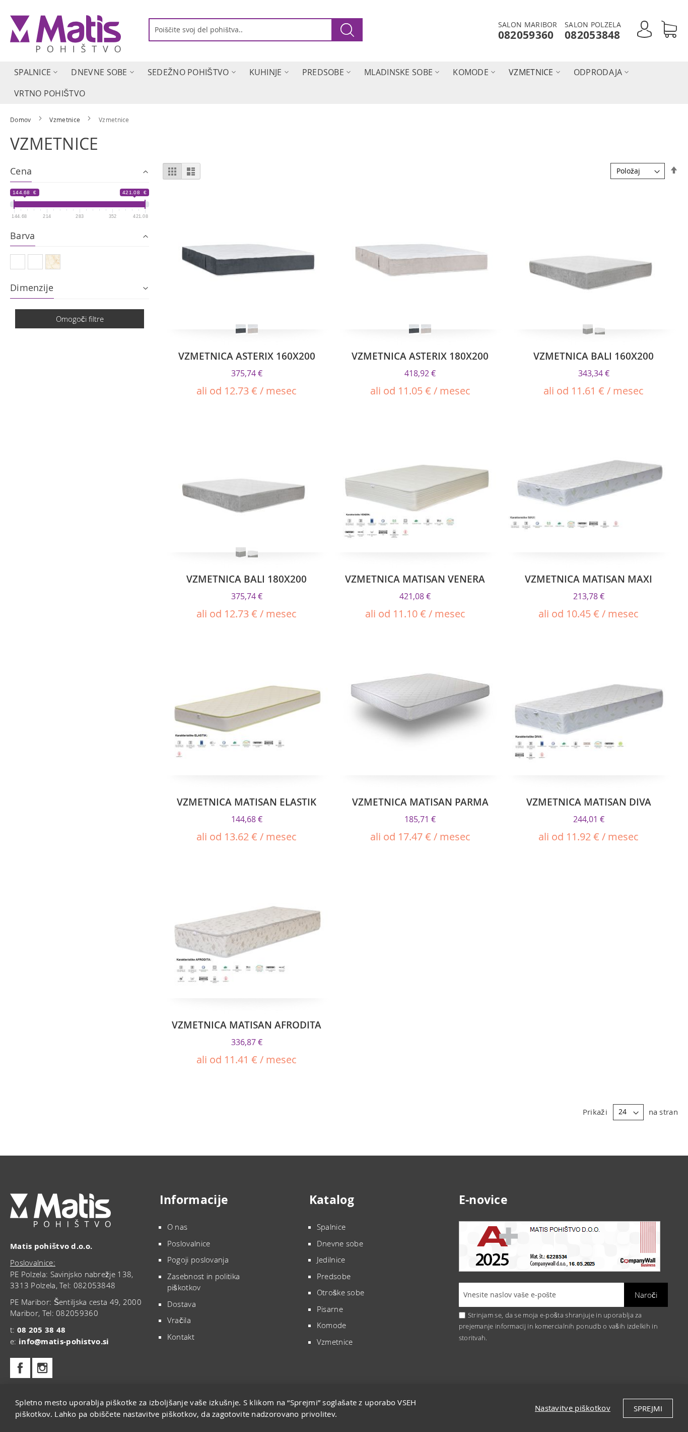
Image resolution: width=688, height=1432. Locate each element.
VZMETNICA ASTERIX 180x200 (420, 356)
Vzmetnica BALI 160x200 (593, 356)
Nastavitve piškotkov (572, 1408)
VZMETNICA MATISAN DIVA (588, 802)
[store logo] (65, 33)
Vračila (179, 1320)
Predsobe (334, 1276)
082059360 (526, 35)
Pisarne (330, 1309)
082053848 (593, 35)
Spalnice (331, 1227)
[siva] (36, 263)
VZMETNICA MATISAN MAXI (588, 579)
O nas (177, 1227)
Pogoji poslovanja (198, 1259)
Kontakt (180, 1337)
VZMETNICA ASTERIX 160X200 (246, 356)
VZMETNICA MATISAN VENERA (415, 579)
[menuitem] (32, 72)
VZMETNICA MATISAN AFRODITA (246, 1025)
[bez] (19, 263)
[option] (241, 329)
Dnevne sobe (340, 1243)
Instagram (42, 1368)
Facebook (20, 1368)
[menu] (344, 83)
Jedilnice (331, 1259)
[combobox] (256, 29)
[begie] (54, 263)
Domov (21, 120)
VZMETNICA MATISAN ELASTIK (246, 802)
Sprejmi (648, 1408)
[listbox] (247, 330)
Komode (332, 1325)
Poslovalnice (189, 1243)
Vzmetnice (65, 120)
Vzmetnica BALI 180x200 (246, 579)
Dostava (181, 1304)
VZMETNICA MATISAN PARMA (420, 802)
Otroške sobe (341, 1292)
